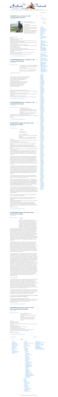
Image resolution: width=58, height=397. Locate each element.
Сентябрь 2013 (42, 163)
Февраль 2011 (42, 182)
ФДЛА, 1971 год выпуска (29, 372)
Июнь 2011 (42, 179)
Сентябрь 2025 (42, 84)
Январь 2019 (42, 117)
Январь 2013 (42, 170)
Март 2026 (42, 79)
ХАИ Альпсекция (28, 376)
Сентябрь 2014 (42, 155)
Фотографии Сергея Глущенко (29, 375)
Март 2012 (42, 174)
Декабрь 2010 (42, 183)
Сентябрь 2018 (42, 120)
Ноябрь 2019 (42, 109)
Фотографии (26, 350)
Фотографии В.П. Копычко (29, 373)
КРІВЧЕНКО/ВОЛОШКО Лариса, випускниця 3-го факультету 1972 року (44, 50)
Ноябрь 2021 (42, 90)
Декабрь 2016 (42, 137)
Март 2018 (42, 125)
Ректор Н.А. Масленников (44, 36)
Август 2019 (42, 112)
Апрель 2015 (42, 151)
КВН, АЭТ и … (14, 346)
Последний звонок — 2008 (29, 364)
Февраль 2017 (42, 135)
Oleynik (41, 53)
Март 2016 (42, 144)
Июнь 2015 (42, 149)
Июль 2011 (42, 178)
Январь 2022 (42, 89)
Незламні (42, 34)
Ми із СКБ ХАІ (42, 32)
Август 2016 (42, 140)
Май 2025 (42, 87)
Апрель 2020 (42, 105)
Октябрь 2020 (42, 101)
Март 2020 (42, 106)
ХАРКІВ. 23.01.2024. (43, 47)
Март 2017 (42, 134)
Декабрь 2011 (42, 175)
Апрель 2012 (42, 173)
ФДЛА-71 (42, 38)
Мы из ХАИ (25, 378)
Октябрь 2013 (42, 162)
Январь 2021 (42, 99)
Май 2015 (42, 150)
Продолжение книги (27, 345)
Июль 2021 (42, 94)
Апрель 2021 (42, 96)
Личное (31, 9)
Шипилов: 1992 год (28, 377)
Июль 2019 (42, 113)
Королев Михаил (28, 357)
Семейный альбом (28, 369)
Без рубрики (42, 27)
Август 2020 (42, 103)
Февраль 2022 (42, 88)
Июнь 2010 (42, 187)
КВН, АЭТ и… (26, 383)
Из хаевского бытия (14, 98)
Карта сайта (26, 380)
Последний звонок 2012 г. (29, 365)
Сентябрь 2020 (42, 102)
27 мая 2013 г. (27, 351)
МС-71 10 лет (27, 359)
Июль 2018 (42, 122)
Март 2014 (42, 159)
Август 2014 (42, 156)
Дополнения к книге (43, 28)
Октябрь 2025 (42, 83)
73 (25, 339)
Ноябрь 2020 (42, 100)
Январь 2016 (42, 146)
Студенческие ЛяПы (16, 119)
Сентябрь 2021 (42, 92)
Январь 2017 (42, 136)
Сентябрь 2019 (42, 111)
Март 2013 (42, 168)
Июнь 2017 (42, 132)
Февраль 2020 (42, 107)
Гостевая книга (37, 9)
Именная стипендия (14, 345)
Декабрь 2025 (42, 81)
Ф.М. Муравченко (28, 371)
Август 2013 (42, 164)
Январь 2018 (42, 127)
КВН (26, 355)
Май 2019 (42, 114)
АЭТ (26, 352)
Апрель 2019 (42, 115)
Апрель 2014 (42, 158)
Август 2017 (42, 131)
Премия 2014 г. (27, 367)
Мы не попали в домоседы (29, 362)
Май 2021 (42, 95)
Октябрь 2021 (42, 91)
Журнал (13, 9)
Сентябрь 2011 (42, 177)
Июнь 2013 (42, 166)
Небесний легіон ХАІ (43, 33)
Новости (18, 98)
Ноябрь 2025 (42, 82)
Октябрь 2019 (42, 110)
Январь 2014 (42, 160)
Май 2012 (42, 172)
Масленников (27, 358)
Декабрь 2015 (42, 147)
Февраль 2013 (42, 169)
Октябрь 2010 (42, 185)
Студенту (20, 9)
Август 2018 (42, 121)
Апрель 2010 (42, 189)
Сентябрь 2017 (42, 130)
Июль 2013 (42, 165)
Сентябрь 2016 (42, 139)
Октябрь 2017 (42, 129)
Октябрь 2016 (42, 138)
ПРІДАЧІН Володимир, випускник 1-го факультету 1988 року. (44, 42)
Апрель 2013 (42, 167)
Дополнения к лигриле (43, 29)
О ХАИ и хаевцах (14, 350)
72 (24, 339)
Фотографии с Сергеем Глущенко (30, 374)
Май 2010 (42, 188)
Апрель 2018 (42, 124)
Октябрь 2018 (42, 119)
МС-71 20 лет (27, 360)
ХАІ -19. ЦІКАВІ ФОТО (43, 48)
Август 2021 (42, 93)
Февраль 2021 (42, 98)
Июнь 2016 (42, 142)
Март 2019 (42, 116)
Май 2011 (42, 180)
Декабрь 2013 (42, 161)
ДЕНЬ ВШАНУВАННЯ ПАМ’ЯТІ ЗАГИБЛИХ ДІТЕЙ (43, 63)
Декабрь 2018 (42, 118)
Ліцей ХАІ (26, 384)
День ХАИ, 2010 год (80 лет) (29, 354)
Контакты (41, 9)
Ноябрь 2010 (42, 184)
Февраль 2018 (42, 126)
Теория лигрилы (27, 9)
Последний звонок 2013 (29, 366)
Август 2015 (42, 148)
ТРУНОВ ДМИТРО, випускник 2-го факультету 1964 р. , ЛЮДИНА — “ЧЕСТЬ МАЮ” (39, 345)
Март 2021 (42, 97)
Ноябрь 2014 (42, 154)
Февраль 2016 (42, 145)
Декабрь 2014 (42, 153)
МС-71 (33, 9)
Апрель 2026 (42, 78)
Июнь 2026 (42, 76)
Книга (23, 9)
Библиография (26, 348)
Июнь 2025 (42, 86)
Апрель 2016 (42, 143)
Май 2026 (42, 77)
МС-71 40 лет (27, 361)
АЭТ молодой (27, 353)
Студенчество (27, 370)
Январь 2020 (42, 108)
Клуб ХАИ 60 (27, 356)
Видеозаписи (26, 349)
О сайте (17, 9)
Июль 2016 (42, 141)
